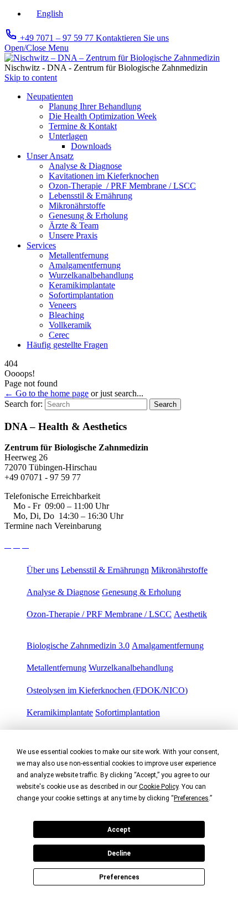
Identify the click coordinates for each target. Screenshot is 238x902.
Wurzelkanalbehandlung (131, 667)
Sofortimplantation (127, 712)
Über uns (43, 570)
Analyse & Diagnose (63, 592)
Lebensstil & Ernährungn (105, 570)
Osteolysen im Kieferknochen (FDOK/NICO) (107, 690)
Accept (119, 830)
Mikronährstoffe (179, 570)
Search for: (23, 403)
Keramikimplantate (60, 712)
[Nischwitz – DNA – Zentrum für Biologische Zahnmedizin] (112, 57)
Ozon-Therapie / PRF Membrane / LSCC (99, 614)
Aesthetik (190, 614)
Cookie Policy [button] (158, 786)
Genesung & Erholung (141, 592)
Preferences (119, 877)
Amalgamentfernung (168, 645)
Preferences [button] (191, 798)
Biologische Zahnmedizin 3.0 (78, 645)
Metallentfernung (56, 667)
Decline (119, 853)
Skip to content (30, 77)
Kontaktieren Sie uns (132, 38)
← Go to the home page (46, 393)
